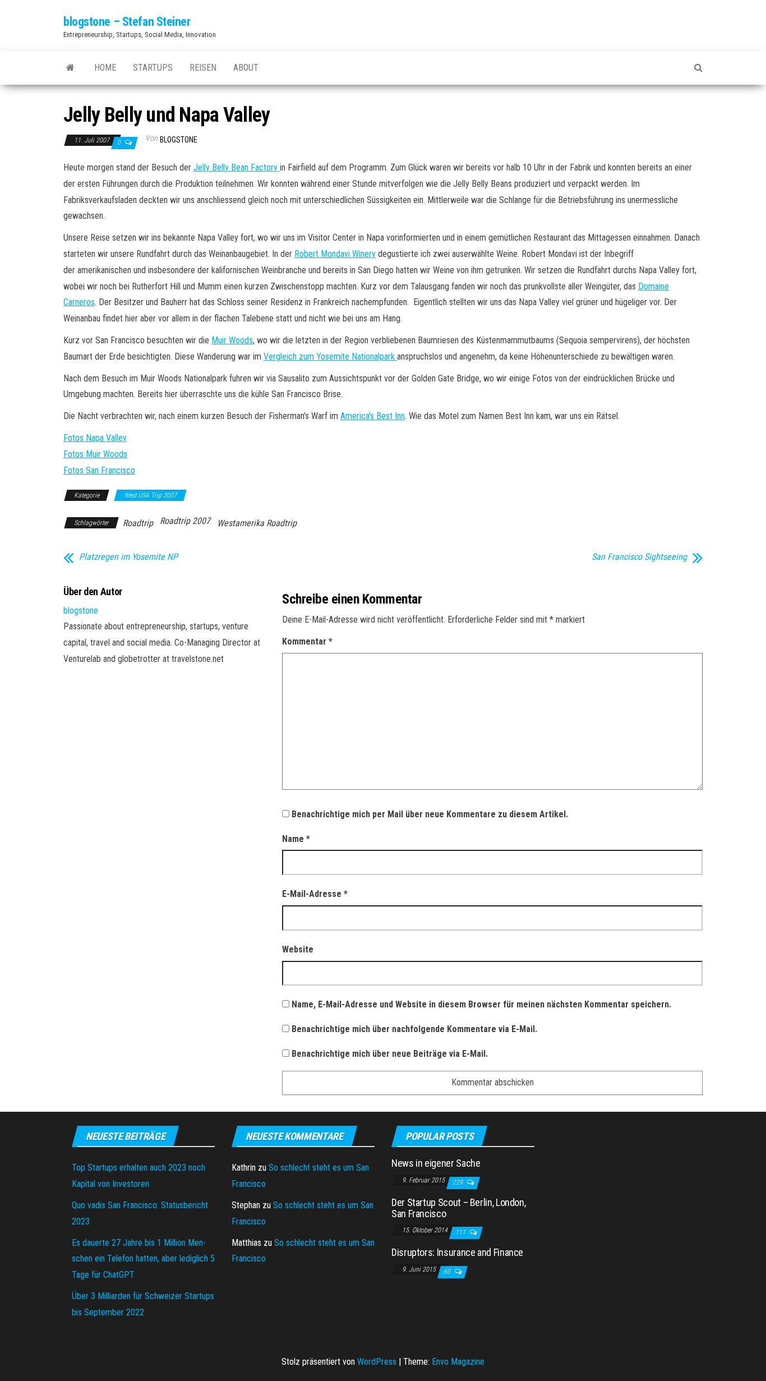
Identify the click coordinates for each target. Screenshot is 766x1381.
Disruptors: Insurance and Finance (457, 1252)
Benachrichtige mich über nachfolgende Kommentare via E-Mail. (414, 1029)
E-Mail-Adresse (315, 894)
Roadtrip (138, 523)
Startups (153, 67)
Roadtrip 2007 (185, 520)
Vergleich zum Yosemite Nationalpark (330, 356)
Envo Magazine (458, 1361)
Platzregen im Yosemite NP (128, 557)
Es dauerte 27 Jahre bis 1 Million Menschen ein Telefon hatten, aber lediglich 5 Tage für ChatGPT (143, 1259)
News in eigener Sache (435, 1163)
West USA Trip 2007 (150, 495)
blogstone (178, 139)
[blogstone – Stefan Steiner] (70, 68)
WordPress (376, 1361)
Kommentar (307, 641)
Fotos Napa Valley (95, 437)
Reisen (203, 67)
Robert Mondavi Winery (335, 253)
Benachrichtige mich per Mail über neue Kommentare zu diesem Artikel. (430, 814)
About (246, 67)
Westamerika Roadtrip (257, 523)
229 (458, 1182)
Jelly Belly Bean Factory (236, 167)
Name (296, 839)
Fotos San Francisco (99, 470)
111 (461, 1232)
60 (448, 1272)
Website (297, 949)
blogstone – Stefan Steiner (127, 22)
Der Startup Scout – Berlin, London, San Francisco (458, 1207)
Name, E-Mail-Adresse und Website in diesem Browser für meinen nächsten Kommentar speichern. (481, 1004)
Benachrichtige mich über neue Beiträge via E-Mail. (390, 1053)
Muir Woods (232, 340)
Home (105, 67)
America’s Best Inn (372, 416)
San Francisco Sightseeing (639, 557)
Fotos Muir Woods (95, 454)
